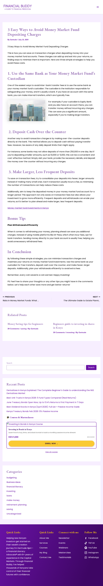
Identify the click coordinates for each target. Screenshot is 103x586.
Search (9, 363)
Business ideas (13, 482)
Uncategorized (14, 513)
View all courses (51, 452)
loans (9, 495)
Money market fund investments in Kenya (28, 208)
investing (70, 332)
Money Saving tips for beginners (25, 324)
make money (13, 500)
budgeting (12, 477)
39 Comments (13, 329)
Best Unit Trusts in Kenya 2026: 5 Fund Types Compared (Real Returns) (41, 397)
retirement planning (17, 504)
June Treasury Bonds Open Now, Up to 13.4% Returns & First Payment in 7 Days (45, 402)
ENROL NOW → (51, 443)
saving (24, 329)
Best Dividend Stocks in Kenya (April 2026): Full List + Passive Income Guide (43, 406)
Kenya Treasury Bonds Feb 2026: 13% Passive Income (32, 411)
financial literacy (15, 486)
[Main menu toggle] (97, 7)
